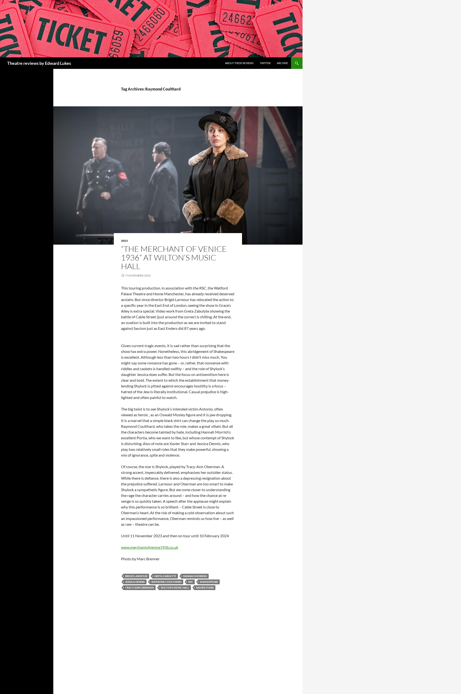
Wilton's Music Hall (175, 587)
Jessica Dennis (135, 581)
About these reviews (239, 63)
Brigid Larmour (136, 576)
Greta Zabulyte (165, 576)
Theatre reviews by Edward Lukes (39, 63)
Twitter (265, 63)
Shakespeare (209, 581)
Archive (282, 63)
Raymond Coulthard (167, 581)
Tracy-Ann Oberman (139, 587)
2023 (124, 240)
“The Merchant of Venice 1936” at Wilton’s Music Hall (174, 257)
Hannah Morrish (195, 576)
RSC (190, 581)
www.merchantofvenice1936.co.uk (149, 547)
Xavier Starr (205, 587)
